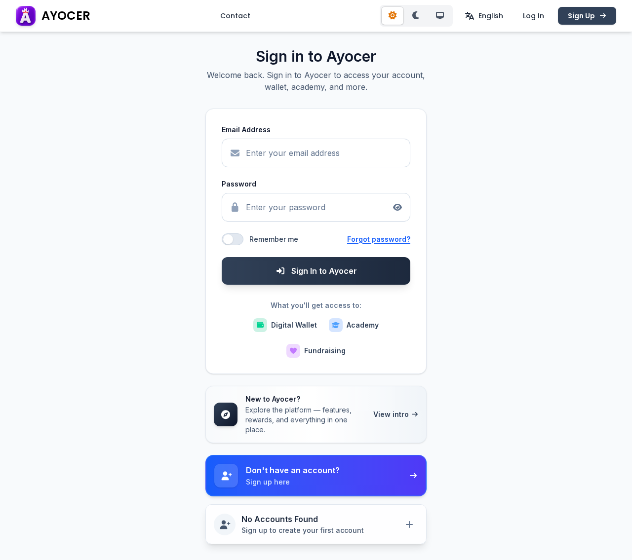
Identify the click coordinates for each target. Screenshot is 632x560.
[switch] (232, 239)
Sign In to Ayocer (324, 271)
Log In (533, 16)
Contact (235, 16)
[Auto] (440, 16)
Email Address (246, 129)
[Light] (392, 16)
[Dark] (416, 16)
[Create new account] (409, 524)
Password (239, 184)
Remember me (273, 239)
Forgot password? (378, 239)
